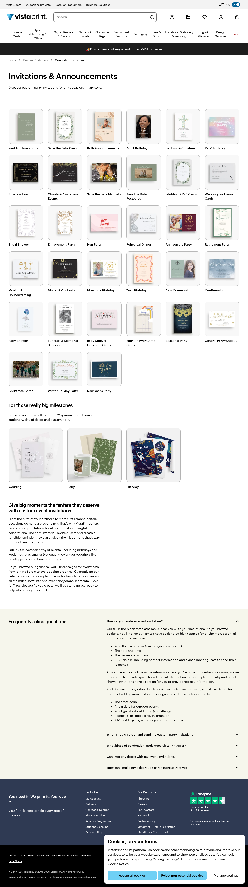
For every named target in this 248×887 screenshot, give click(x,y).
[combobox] (102, 17)
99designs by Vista (38, 4)
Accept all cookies (132, 875)
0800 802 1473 (17, 855)
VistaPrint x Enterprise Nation (156, 826)
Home (12, 60)
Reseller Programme (68, 4)
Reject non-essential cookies (182, 875)
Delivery (90, 804)
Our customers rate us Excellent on (209, 823)
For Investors (146, 809)
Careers (143, 804)
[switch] (232, 4)
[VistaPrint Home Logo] (26, 17)
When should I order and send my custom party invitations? (151, 734)
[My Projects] (188, 17)
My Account (93, 798)
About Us (143, 798)
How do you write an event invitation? (135, 621)
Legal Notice (15, 861)
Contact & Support (97, 809)
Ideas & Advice (95, 815)
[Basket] (237, 17)
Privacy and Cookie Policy (50, 855)
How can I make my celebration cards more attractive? (147, 767)
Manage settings (226, 875)
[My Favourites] (204, 17)
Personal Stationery (35, 60)
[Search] (152, 17)
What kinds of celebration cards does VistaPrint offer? (146, 745)
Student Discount (96, 826)
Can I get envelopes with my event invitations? (141, 756)
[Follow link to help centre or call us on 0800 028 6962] (172, 17)
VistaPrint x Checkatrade (153, 832)
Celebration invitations (69, 60)
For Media (144, 815)
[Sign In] (221, 17)
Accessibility (93, 832)
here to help (35, 810)
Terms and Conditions (79, 855)
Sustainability (146, 821)
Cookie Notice (118, 863)
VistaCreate (13, 4)
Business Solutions (98, 4)
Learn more (154, 49)
